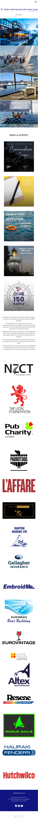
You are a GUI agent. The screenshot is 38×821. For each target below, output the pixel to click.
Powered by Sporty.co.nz (19, 815)
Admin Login (20, 817)
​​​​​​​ (22, 806)
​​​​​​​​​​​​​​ (16, 806)
